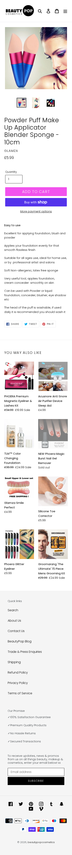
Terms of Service (20, 693)
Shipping (14, 662)
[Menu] (65, 11)
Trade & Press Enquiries (25, 652)
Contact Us (16, 631)
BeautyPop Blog (19, 641)
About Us (14, 620)
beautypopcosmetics (41, 842)
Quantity (11, 172)
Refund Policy (18, 672)
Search (13, 610)
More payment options (36, 211)
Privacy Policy (18, 683)
